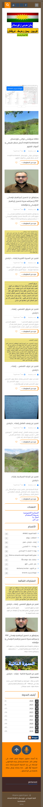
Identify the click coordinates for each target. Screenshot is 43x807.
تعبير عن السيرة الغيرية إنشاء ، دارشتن (21, 258)
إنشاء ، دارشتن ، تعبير (29, 542)
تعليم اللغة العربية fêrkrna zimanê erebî (22, 555)
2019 (31, 727)
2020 (31, 724)
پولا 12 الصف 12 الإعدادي (27, 550)
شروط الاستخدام (32, 515)
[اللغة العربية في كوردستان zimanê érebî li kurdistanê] (22, 36)
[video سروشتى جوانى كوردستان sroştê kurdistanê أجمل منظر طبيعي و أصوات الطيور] (21, 123)
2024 (31, 709)
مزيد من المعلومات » (29, 162)
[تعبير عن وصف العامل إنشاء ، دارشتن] (21, 407)
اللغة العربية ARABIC (29, 533)
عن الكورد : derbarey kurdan (26, 568)
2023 (31, 712)
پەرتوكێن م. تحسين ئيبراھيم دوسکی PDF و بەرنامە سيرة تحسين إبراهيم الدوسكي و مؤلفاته (22, 201)
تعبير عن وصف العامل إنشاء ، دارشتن (22, 423)
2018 (31, 731)
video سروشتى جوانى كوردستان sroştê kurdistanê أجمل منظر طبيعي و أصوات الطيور (21, 142)
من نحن (35, 519)
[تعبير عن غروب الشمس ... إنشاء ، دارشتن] (21, 350)
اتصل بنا (35, 517)
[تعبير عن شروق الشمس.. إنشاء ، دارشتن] (21, 293)
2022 (31, 716)
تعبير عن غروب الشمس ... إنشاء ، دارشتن (24, 368)
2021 (31, 720)
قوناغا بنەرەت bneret (29, 572)
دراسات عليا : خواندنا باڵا (29, 559)
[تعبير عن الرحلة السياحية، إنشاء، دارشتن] (21, 460)
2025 (31, 705)
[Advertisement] (21, 61)
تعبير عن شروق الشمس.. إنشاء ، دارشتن (24, 311)
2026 (31, 701)
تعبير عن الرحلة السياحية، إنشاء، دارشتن (24, 478)
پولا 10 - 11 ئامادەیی (29, 546)
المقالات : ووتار (31, 537)
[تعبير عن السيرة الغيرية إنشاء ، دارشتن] (21, 242)
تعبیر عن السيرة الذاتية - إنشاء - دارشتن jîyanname (23, 675)
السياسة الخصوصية (31, 513)
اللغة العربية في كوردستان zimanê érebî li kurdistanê (21, 800)
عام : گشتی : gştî (30, 563)
